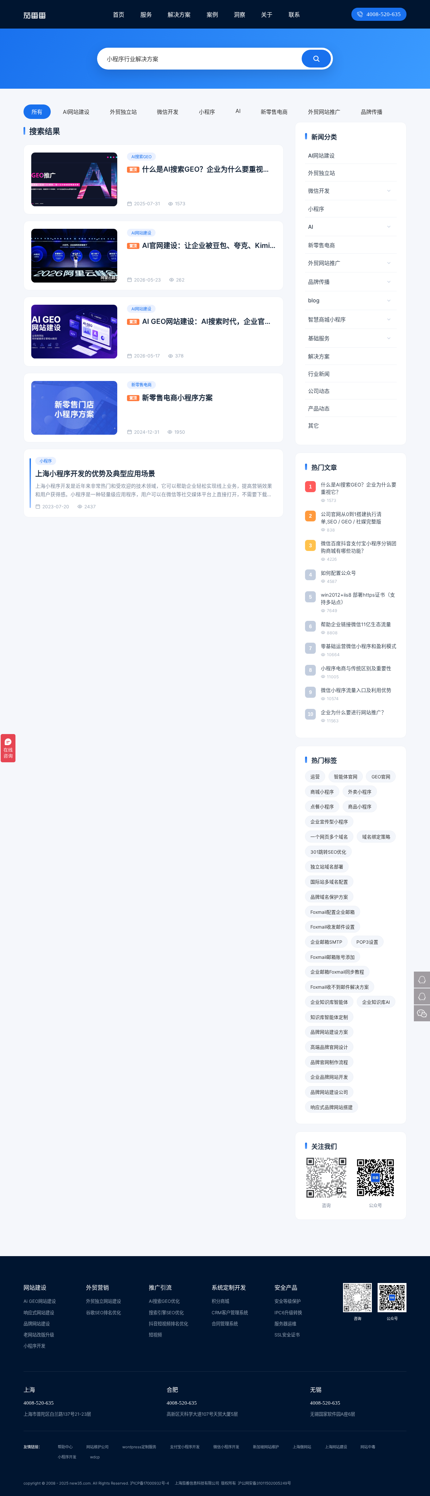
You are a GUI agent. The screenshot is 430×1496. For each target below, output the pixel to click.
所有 (37, 112)
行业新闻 (319, 374)
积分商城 (220, 1301)
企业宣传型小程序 (329, 821)
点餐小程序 (322, 806)
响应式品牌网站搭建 (331, 1107)
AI (238, 111)
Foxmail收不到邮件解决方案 (339, 987)
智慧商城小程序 (327, 319)
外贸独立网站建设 (103, 1301)
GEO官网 (381, 776)
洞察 (239, 14)
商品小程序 (360, 806)
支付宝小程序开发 (185, 1447)
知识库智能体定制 (329, 1017)
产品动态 (319, 408)
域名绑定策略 (376, 837)
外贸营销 (97, 1287)
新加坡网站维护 (266, 1447)
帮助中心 (65, 1447)
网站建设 (35, 1287)
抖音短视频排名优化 (168, 1323)
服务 (146, 14)
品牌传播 (371, 112)
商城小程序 (322, 792)
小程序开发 (34, 1346)
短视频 (155, 1334)
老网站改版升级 (39, 1334)
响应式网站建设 (39, 1312)
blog (313, 300)
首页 (118, 14)
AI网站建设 (76, 112)
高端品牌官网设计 (329, 1047)
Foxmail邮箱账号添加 (332, 957)
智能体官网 (345, 776)
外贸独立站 (123, 112)
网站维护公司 (97, 1447)
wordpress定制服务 (139, 1447)
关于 (266, 14)
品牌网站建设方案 (329, 1032)
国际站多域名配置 (329, 882)
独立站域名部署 (326, 866)
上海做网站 (302, 1447)
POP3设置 (367, 942)
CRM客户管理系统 (230, 1312)
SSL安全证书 (287, 1334)
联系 (294, 14)
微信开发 (167, 112)
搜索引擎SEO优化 (166, 1312)
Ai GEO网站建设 (40, 1301)
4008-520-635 (384, 14)
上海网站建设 (336, 1447)
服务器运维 (285, 1323)
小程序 (207, 112)
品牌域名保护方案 (329, 897)
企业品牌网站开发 (329, 1077)
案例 (212, 14)
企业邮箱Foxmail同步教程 (337, 972)
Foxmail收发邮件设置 (332, 927)
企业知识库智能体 (329, 1002)
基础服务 (319, 338)
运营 (315, 776)
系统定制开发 (229, 1287)
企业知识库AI (376, 1002)
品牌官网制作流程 (329, 1062)
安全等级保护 (287, 1301)
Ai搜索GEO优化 (164, 1301)
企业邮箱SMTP (326, 942)
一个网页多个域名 (329, 837)
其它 (313, 425)
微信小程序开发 (226, 1447)
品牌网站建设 (37, 1323)
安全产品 (285, 1287)
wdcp (95, 1457)
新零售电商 (274, 112)
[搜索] (316, 59)
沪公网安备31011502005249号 (264, 1483)
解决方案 (179, 14)
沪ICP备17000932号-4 (149, 1483)
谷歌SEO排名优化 (103, 1312)
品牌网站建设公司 (329, 1092)
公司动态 (319, 391)
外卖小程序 (360, 792)
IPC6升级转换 (288, 1312)
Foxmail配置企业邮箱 (332, 912)
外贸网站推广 (324, 112)
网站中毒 (367, 1447)
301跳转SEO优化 (328, 852)
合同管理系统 (225, 1323)
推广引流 (160, 1287)
